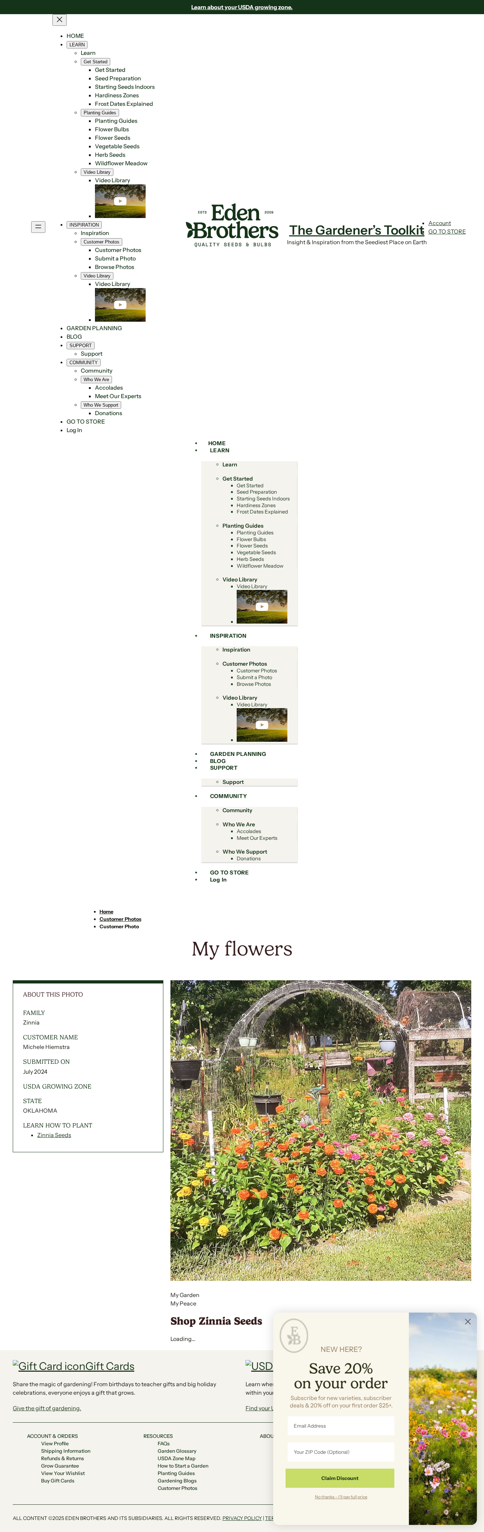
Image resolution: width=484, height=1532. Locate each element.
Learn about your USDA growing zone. (242, 7)
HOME (75, 35)
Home (106, 911)
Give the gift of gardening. (47, 1408)
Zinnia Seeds (54, 1134)
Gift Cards (109, 1366)
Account (439, 222)
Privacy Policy (242, 1518)
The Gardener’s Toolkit (356, 230)
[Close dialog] (468, 1321)
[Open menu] (38, 227)
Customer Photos (120, 919)
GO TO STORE (447, 231)
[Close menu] (59, 20)
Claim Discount (340, 1478)
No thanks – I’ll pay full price (341, 1496)
